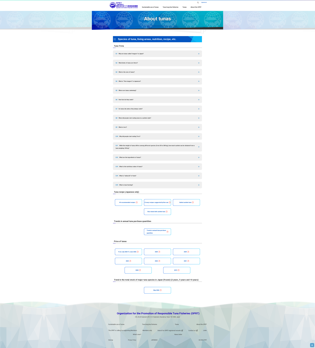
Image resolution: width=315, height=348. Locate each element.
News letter (178, 334)
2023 (127, 261)
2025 (156, 252)
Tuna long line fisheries (170, 7)
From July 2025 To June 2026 (127, 252)
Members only (147, 330)
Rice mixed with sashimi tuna (156, 211)
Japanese (204, 2)
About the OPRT (196, 7)
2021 (185, 261)
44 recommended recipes (127, 202)
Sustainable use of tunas (150, 7)
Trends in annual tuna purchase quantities (156, 232)
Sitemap (110, 340)
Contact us (192, 330)
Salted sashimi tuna (185, 202)
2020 (137, 270)
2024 (185, 252)
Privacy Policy (132, 340)
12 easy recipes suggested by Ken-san (156, 202)
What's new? (137, 334)
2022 (156, 261)
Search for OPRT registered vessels (169, 330)
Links (205, 330)
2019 (175, 270)
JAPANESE (154, 340)
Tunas (184, 7)
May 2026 (156, 290)
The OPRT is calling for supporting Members (122, 330)
